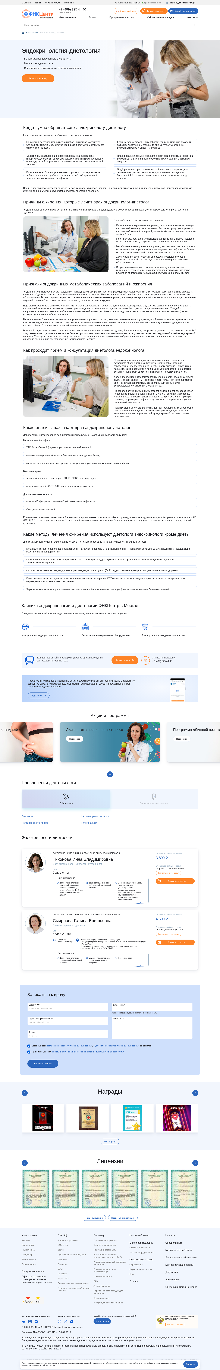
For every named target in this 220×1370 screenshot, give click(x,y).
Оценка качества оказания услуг (73, 1283)
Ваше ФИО (34, 1005)
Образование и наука (141, 1259)
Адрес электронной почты (41, 1018)
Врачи (61, 1250)
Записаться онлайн (125, 660)
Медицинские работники (178, 1250)
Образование (136, 1264)
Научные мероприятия (140, 1269)
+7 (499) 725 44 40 (72, 9)
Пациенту (99, 1235)
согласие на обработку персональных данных (69, 1046)
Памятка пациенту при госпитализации (105, 1270)
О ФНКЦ (62, 1235)
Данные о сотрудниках (105, 1245)
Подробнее (36, 695)
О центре (26, 2)
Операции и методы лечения (181, 1287)
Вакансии (69, 2)
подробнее (139, 903)
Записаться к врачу (156, 11)
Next (110, 774)
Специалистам (173, 1243)
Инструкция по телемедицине (108, 1302)
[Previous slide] (25, 1093)
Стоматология (29, 1264)
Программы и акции (33, 1271)
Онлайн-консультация (185, 11)
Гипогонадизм (89, 823)
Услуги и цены (29, 1235)
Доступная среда (102, 1298)
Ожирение (27, 816)
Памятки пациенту (103, 1276)
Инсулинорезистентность (95, 816)
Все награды (110, 1141)
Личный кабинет (128, 11)
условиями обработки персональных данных (117, 1046)
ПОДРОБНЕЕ (170, 1324)
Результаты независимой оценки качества (73, 1289)
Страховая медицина (141, 1243)
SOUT (60, 1269)
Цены (38, 2)
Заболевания (172, 1279)
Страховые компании (139, 1247)
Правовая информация (122, 1218)
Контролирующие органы (179, 1265)
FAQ (96, 1281)
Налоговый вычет (139, 1235)
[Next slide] (195, 1093)
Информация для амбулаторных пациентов (110, 1263)
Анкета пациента (102, 1286)
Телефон (33, 1032)
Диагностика (28, 1245)
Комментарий (119, 1018)
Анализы (26, 1240)
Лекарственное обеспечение (181, 1257)
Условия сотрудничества (141, 1252)
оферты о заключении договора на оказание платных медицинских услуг (88, 1052)
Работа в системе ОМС (105, 1250)
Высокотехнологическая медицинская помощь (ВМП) (108, 1255)
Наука (132, 1274)
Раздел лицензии (94, 1218)
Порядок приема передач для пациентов (108, 1291)
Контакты (62, 1273)
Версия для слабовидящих (183, 2)
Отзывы (133, 1281)
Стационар (27, 1254)
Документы (171, 1272)
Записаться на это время (168, 873)
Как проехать (102, 1321)
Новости (170, 1235)
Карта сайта (63, 1278)
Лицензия (62, 1259)
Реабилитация (29, 1259)
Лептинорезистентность (35, 823)
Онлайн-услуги (52, 2)
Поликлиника (28, 1250)
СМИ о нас (63, 1245)
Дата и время (119, 1005)
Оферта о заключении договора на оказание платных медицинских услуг (37, 1279)
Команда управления (68, 1240)
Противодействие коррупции (72, 1254)
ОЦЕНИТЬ (180, 1324)
